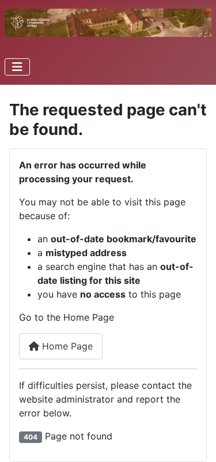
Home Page (66, 346)
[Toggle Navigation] (17, 67)
